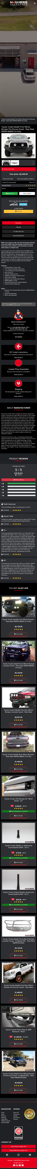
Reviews (18, 227)
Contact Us (16, 1114)
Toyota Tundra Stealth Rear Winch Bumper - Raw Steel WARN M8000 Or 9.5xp (18, 755)
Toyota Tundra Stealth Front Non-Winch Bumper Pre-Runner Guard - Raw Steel (18, 986)
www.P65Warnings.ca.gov (13, 305)
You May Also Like (18, 231)
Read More (18, 374)
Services (3, 1116)
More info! (32, 182)
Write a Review (19, 480)
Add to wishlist (27, 193)
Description (18, 223)
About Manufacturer (18, 235)
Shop (2, 1114)
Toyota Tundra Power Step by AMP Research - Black (18, 1030)
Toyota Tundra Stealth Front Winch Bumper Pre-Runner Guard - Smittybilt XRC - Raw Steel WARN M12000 (18, 1075)
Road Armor (31, 188)
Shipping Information (4, 1118)
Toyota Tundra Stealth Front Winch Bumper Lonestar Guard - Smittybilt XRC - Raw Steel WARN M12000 (18, 941)
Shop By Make (5, 1122)
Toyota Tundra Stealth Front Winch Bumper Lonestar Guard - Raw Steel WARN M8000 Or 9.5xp (18, 665)
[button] (33, 146)
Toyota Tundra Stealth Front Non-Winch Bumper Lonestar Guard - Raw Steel (18, 711)
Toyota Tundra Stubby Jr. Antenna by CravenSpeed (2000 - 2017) (18, 846)
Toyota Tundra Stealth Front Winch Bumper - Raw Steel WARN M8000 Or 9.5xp (18, 620)
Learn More (23, 204)
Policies (15, 1116)
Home (3, 1112)
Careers (15, 1119)
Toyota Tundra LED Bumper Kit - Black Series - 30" (18, 800)
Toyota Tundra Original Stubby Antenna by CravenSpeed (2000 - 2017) (18, 893)
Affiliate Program (5, 1121)
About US (16, 1112)
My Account (16, 1117)
